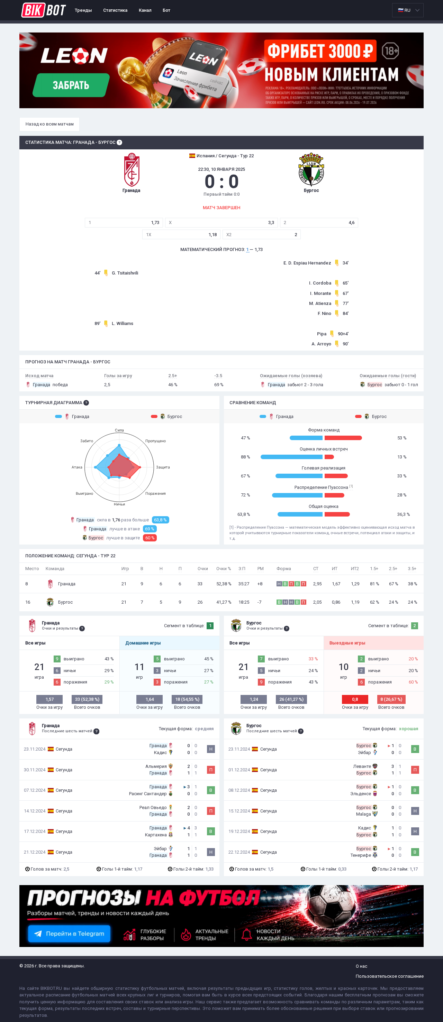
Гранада (80, 416)
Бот (166, 10)
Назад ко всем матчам (50, 124)
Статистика (115, 10)
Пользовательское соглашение (390, 976)
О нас (361, 966)
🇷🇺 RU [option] (404, 10)
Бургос (175, 416)
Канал (145, 10)
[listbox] (408, 10)
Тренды (83, 10)
